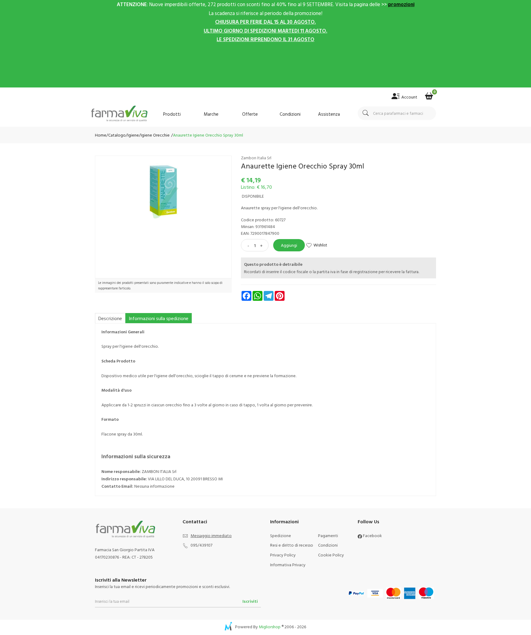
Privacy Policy (283, 555)
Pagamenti (328, 535)
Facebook (372, 535)
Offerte (250, 114)
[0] (429, 94)
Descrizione (110, 318)
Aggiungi (289, 245)
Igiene (133, 135)
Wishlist (320, 245)
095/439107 (201, 545)
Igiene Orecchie (155, 135)
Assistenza (329, 114)
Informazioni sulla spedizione (158, 318)
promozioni (401, 4)
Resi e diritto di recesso (291, 545)
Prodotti (172, 114)
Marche (211, 114)
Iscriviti (250, 601)
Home (100, 135)
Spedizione (280, 535)
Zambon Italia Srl (256, 157)
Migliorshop (270, 626)
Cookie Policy (331, 555)
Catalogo (117, 135)
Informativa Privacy (287, 564)
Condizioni (290, 114)
